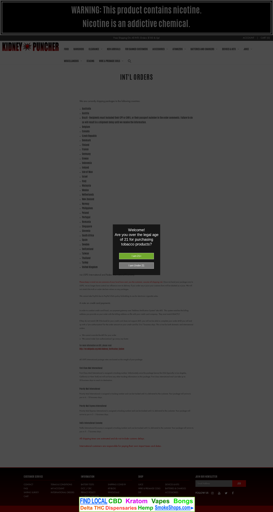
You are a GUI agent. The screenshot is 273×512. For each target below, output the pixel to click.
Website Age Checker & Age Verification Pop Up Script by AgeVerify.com (269, 511)
